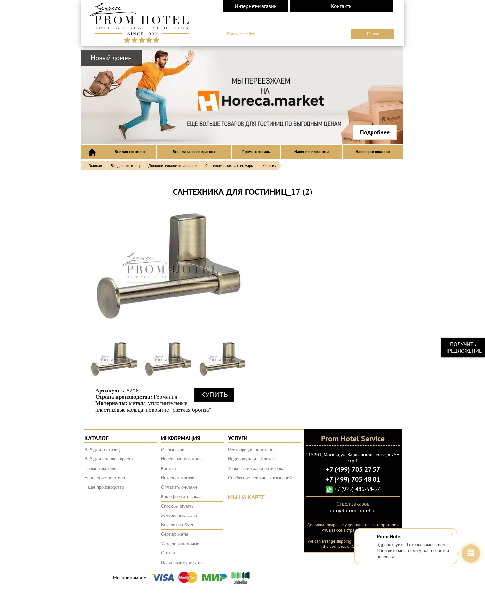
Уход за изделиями (180, 543)
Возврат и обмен (177, 524)
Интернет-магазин (256, 6)
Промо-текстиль (256, 151)
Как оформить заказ (181, 496)
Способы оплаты (177, 506)
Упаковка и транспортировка (256, 468)
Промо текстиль (100, 468)
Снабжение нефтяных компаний (260, 477)
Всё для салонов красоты (110, 458)
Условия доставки (179, 515)
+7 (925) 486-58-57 (356, 489)
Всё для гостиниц (102, 449)
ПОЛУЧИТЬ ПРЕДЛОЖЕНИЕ (463, 347)
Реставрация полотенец (251, 449)
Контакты (342, 6)
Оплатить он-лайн (179, 487)
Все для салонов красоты (194, 151)
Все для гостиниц (130, 151)
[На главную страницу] (139, 21)
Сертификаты (174, 534)
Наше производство (373, 151)
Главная (95, 165)
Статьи (168, 552)
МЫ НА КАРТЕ (246, 497)
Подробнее (375, 132)
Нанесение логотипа (311, 151)
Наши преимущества (182, 562)
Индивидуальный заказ (251, 458)
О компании (172, 449)
